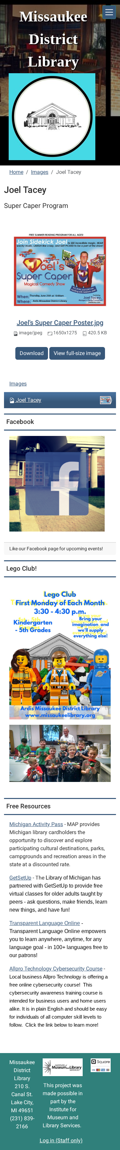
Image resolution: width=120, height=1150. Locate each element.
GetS (20, 878)
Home (16, 172)
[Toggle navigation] (109, 12)
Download (32, 353)
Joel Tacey (28, 400)
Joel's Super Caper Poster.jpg (60, 323)
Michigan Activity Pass (36, 824)
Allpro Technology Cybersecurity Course (55, 968)
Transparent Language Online (44, 923)
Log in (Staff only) (61, 1140)
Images (39, 172)
